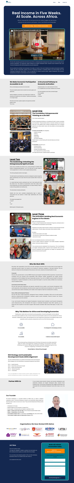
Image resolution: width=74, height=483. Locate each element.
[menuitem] (54, 2)
